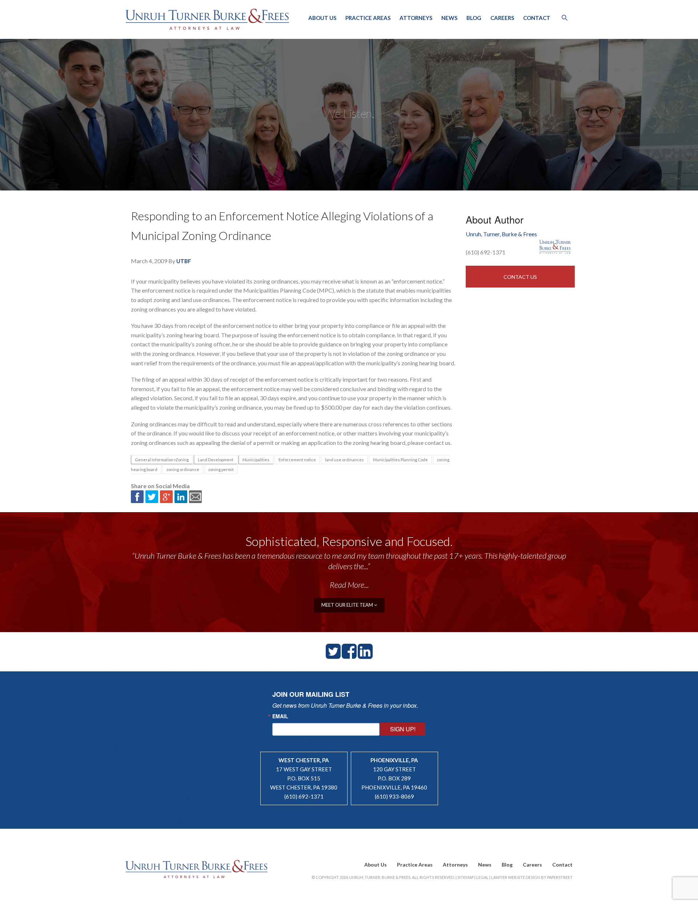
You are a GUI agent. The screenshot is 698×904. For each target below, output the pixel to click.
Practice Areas (367, 18)
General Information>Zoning (162, 459)
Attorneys (416, 18)
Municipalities (255, 459)
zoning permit (221, 469)
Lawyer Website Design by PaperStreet (532, 877)
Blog (473, 18)
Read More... (349, 585)
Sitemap (465, 877)
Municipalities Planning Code (400, 459)
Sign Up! (403, 729)
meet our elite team (347, 605)
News (449, 18)
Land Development (215, 459)
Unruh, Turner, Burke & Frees (207, 19)
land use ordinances (344, 459)
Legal (482, 877)
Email (280, 716)
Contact (536, 18)
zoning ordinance (183, 469)
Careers (502, 18)
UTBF (183, 261)
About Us (322, 18)
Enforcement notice (297, 459)
